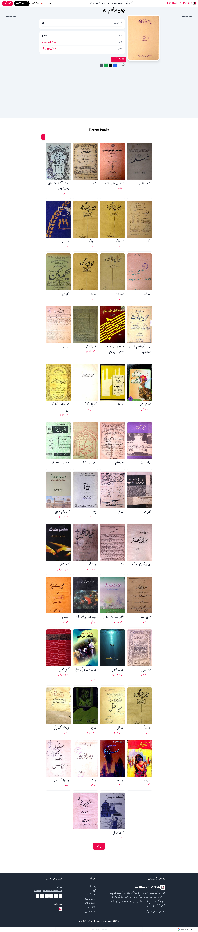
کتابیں (130, 3)
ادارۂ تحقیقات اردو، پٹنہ (49, 42)
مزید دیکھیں (99, 846)
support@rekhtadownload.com (48, 891)
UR (49, 3)
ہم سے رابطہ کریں (94, 3)
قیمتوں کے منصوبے (89, 895)
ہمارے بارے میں (117, 3)
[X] (56, 896)
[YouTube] (51, 896)
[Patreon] (37, 896)
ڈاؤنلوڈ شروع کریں (118, 59)
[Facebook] (60, 896)
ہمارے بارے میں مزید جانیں (155, 912)
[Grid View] (43, 137)
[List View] (39, 137)
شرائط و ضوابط (91, 907)
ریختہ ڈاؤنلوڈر (91, 887)
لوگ (127, 3)
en (60, 909)
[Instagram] (47, 896)
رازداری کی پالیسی (89, 903)
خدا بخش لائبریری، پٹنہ (49, 49)
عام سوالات (105, 3)
